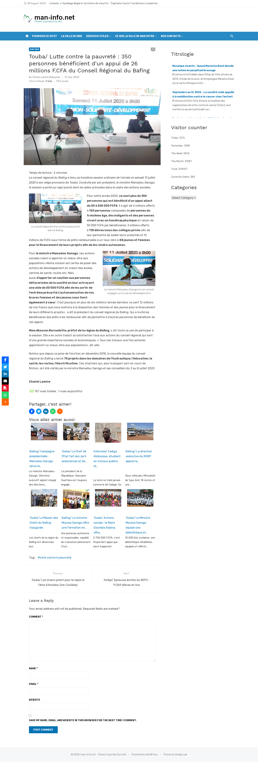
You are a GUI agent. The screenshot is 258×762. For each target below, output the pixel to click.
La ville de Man (71, 36)
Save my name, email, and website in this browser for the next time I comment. (83, 720)
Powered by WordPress (145, 754)
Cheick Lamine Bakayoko (46, 77)
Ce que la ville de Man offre (134, 36)
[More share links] (60, 411)
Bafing (34, 49)
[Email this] (5, 381)
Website (34, 699)
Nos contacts (171, 36)
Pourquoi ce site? (44, 36)
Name (33, 668)
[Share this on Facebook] (32, 411)
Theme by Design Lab (175, 754)
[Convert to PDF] (5, 388)
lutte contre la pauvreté (55, 557)
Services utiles (97, 36)
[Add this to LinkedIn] (46, 411)
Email (33, 684)
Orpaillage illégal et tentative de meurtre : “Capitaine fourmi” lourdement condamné (109, 3)
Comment (36, 616)
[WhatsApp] (53, 411)
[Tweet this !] (39, 411)
